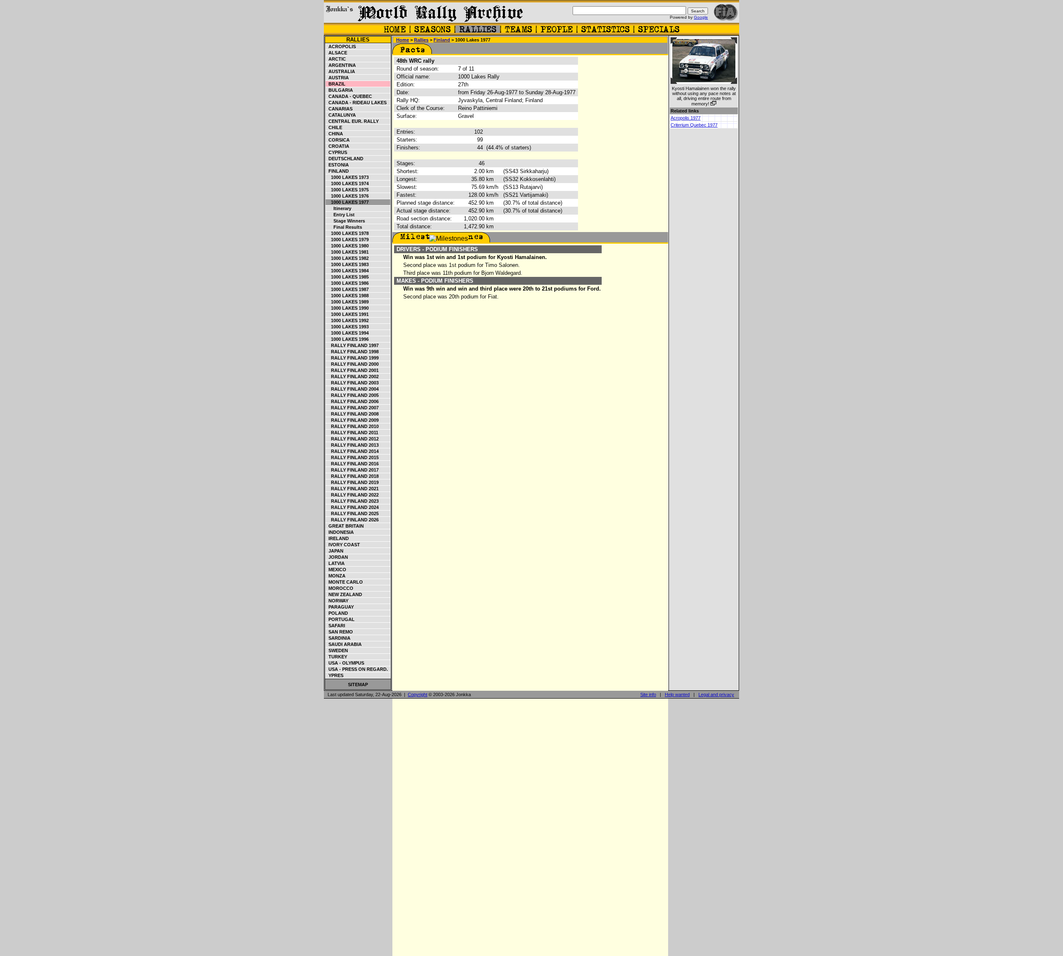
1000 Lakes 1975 (347, 189)
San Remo (339, 631)
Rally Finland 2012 (352, 438)
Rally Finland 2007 (352, 407)
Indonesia (340, 532)
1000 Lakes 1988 (347, 295)
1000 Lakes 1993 (347, 326)
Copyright (417, 694)
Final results (344, 227)
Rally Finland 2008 (352, 413)
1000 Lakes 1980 (347, 245)
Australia (340, 71)
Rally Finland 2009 (352, 420)
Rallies (358, 40)
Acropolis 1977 (686, 117)
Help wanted (677, 694)
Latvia (335, 563)
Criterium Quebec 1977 (694, 124)
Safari (335, 625)
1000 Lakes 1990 (347, 308)
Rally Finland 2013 (352, 445)
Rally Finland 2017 (352, 469)
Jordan (337, 557)
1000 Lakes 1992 (347, 320)
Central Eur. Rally (352, 121)
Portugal (340, 619)
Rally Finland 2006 (352, 401)
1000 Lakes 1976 (347, 195)
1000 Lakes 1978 (347, 233)
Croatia (337, 146)
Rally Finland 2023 (352, 501)
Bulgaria (339, 90)
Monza (335, 575)
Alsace (336, 52)
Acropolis (341, 46)
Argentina (341, 65)
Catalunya (341, 114)
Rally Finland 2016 (352, 463)
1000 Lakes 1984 (347, 270)
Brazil (335, 83)
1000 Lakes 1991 (347, 314)
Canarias (339, 108)
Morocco (339, 588)
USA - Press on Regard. (357, 669)
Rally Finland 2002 (352, 376)
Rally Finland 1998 (352, 351)
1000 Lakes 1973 (347, 177)
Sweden (337, 650)
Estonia (337, 164)
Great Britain (345, 525)
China (334, 133)
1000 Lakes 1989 (347, 301)
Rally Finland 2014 (352, 451)
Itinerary (338, 208)
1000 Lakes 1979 (347, 239)
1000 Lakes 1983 (347, 264)
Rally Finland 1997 (352, 345)
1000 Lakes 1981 (347, 251)
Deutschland (344, 158)
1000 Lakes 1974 (347, 183)
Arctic (336, 58)
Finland (337, 171)
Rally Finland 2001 (352, 370)
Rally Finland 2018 (352, 476)
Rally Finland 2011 (352, 432)
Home (402, 39)
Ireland (337, 538)
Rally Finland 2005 (352, 395)
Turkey (336, 656)
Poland (337, 613)
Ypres (334, 675)
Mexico (336, 569)
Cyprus (336, 152)
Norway (337, 600)
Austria (337, 77)
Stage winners (345, 220)
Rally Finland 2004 (352, 388)
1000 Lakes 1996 (347, 339)
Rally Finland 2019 (352, 482)
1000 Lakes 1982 (347, 258)
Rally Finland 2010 (352, 426)
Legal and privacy (716, 694)
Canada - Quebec (349, 96)
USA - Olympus (345, 662)
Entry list (340, 214)
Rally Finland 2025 (352, 513)
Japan (334, 550)
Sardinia (338, 638)
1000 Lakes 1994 (347, 332)
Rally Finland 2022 (352, 494)
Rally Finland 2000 (352, 364)
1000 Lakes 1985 (347, 276)
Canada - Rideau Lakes (356, 102)
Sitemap (358, 684)
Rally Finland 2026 (352, 519)
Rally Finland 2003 (352, 382)
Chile (334, 127)
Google (701, 17)
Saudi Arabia (344, 644)
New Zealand (344, 594)
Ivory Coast (343, 544)
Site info (648, 694)
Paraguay (340, 606)
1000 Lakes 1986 (347, 283)
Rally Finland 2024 (352, 507)
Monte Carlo (344, 581)
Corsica (338, 139)
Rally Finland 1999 (352, 357)
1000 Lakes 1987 (347, 289)
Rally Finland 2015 (352, 457)
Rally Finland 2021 (352, 488)
